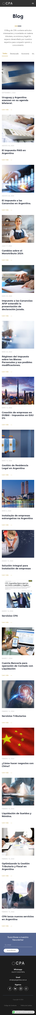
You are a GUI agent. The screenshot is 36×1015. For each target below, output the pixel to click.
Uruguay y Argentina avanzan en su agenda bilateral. (15, 100)
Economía (25, 54)
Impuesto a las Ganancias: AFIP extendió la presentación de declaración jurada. (17, 305)
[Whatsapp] (26, 989)
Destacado (14, 54)
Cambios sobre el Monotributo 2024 (12, 252)
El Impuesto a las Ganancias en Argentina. (16, 202)
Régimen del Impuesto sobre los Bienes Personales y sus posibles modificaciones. (17, 360)
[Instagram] (21, 989)
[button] (32, 3)
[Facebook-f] (10, 989)
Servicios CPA (10, 615)
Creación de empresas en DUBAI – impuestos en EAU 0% (18, 415)
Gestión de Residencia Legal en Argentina (15, 467)
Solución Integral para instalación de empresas (16, 567)
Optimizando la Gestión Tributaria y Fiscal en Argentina (16, 866)
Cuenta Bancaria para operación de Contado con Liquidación (17, 666)
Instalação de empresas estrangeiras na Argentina (17, 517)
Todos (5, 54)
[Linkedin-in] (15, 989)
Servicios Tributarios (14, 716)
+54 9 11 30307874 (18, 972)
